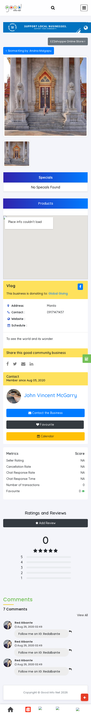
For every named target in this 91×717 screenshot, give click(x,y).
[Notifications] (53, 8)
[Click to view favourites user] (83, 491)
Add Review (47, 523)
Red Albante (24, 623)
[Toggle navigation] (84, 8)
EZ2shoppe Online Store (67, 41)
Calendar (47, 436)
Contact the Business (47, 413)
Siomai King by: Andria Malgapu (29, 51)
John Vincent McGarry (50, 395)
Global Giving (58, 293)
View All (82, 615)
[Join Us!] (73, 8)
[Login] (63, 8)
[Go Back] (84, 697)
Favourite (46, 424)
